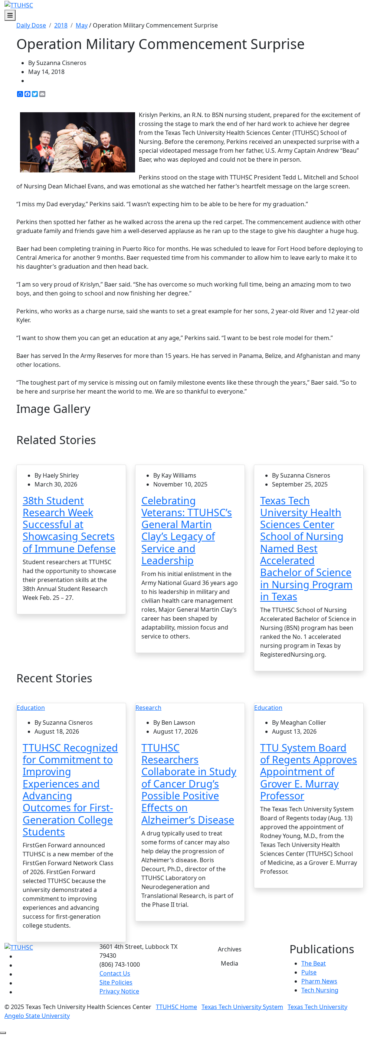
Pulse (309, 972)
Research (148, 708)
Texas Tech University (317, 1007)
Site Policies (115, 982)
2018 (61, 25)
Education (31, 708)
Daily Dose (31, 25)
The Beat (313, 963)
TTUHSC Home (176, 1007)
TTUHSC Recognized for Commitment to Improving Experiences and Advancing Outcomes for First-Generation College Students (70, 789)
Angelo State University (37, 1016)
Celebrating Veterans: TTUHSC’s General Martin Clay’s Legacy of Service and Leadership (186, 531)
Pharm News (319, 981)
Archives (230, 949)
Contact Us (114, 973)
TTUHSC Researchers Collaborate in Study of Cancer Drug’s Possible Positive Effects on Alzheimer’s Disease (188, 784)
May (82, 25)
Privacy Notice (119, 991)
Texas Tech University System (242, 1007)
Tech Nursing (319, 990)
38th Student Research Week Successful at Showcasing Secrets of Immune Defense (69, 524)
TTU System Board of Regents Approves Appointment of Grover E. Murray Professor (308, 771)
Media (229, 963)
